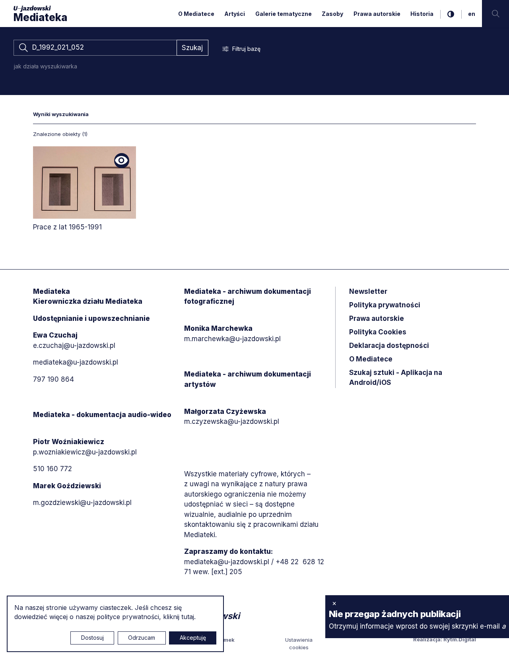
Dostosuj (92, 637)
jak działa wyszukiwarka (45, 66)
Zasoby (332, 13)
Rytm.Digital (459, 639)
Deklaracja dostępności (389, 345)
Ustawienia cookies (299, 644)
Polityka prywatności (384, 305)
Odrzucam (141, 637)
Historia (421, 13)
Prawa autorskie (377, 13)
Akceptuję (193, 637)
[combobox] (95, 48)
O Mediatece (196, 13)
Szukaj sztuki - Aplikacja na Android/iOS (395, 378)
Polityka (377, 332)
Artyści (234, 13)
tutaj (187, 617)
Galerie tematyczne (283, 13)
